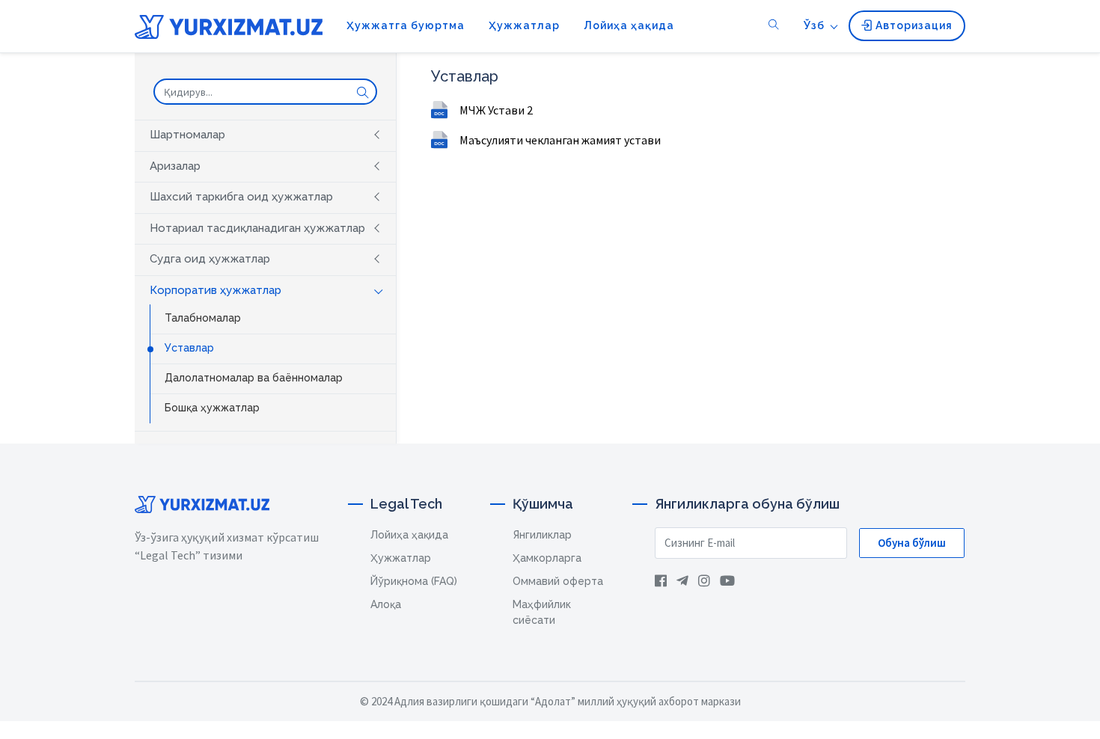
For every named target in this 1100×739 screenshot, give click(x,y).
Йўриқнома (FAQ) (413, 581)
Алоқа (385, 604)
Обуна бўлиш (912, 543)
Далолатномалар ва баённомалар (254, 378)
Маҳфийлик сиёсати (542, 612)
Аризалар (175, 166)
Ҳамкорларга (547, 558)
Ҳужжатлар (524, 25)
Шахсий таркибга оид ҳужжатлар (241, 196)
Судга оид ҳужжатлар (210, 259)
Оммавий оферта (558, 581)
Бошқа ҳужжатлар (212, 408)
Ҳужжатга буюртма (405, 25)
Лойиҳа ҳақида (629, 25)
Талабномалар (203, 318)
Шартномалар (187, 134)
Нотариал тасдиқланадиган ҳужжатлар (257, 228)
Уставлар (189, 348)
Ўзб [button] (814, 25)
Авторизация (913, 25)
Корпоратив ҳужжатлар (215, 290)
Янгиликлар (542, 535)
